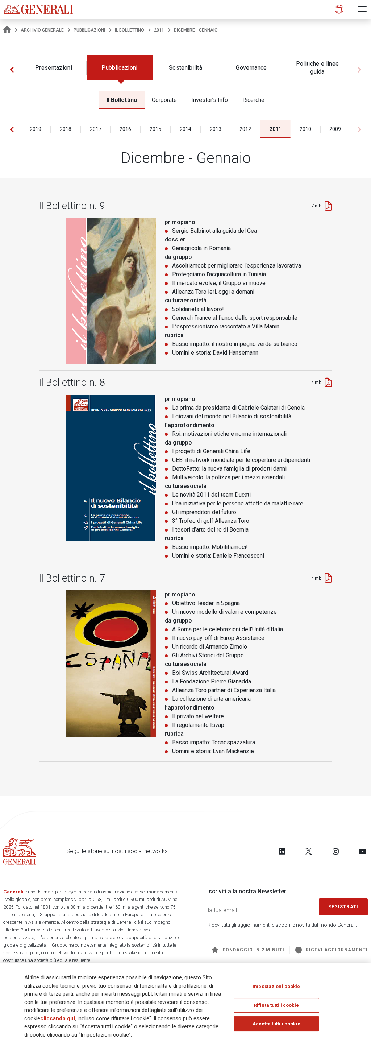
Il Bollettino (129, 30)
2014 (185, 129)
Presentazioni (53, 67)
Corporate (164, 99)
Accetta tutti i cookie (276, 1023)
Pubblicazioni (89, 30)
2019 (35, 129)
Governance (251, 67)
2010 (305, 129)
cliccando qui (57, 1018)
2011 (159, 30)
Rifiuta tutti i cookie (276, 1005)
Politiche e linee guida (317, 67)
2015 (155, 129)
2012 (245, 129)
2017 (95, 129)
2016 (125, 129)
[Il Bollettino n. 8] (328, 382)
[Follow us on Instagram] (335, 851)
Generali (13, 891)
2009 (335, 129)
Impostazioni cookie (276, 986)
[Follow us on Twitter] (308, 851)
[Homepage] (7, 30)
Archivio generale (42, 30)
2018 (65, 129)
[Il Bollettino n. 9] (328, 206)
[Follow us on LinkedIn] (282, 851)
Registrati (343, 906)
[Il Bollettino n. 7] (328, 578)
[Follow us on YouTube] (362, 851)
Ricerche (253, 99)
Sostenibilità (185, 67)
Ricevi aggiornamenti (337, 949)
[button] (12, 70)
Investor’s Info (209, 99)
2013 (215, 129)
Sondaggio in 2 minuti (253, 949)
